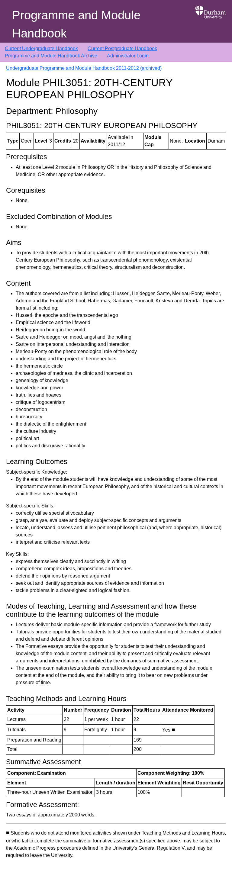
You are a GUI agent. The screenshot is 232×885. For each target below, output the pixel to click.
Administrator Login (128, 55)
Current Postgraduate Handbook (122, 48)
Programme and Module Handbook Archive (51, 55)
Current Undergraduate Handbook (41, 48)
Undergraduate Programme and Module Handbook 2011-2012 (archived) (84, 68)
